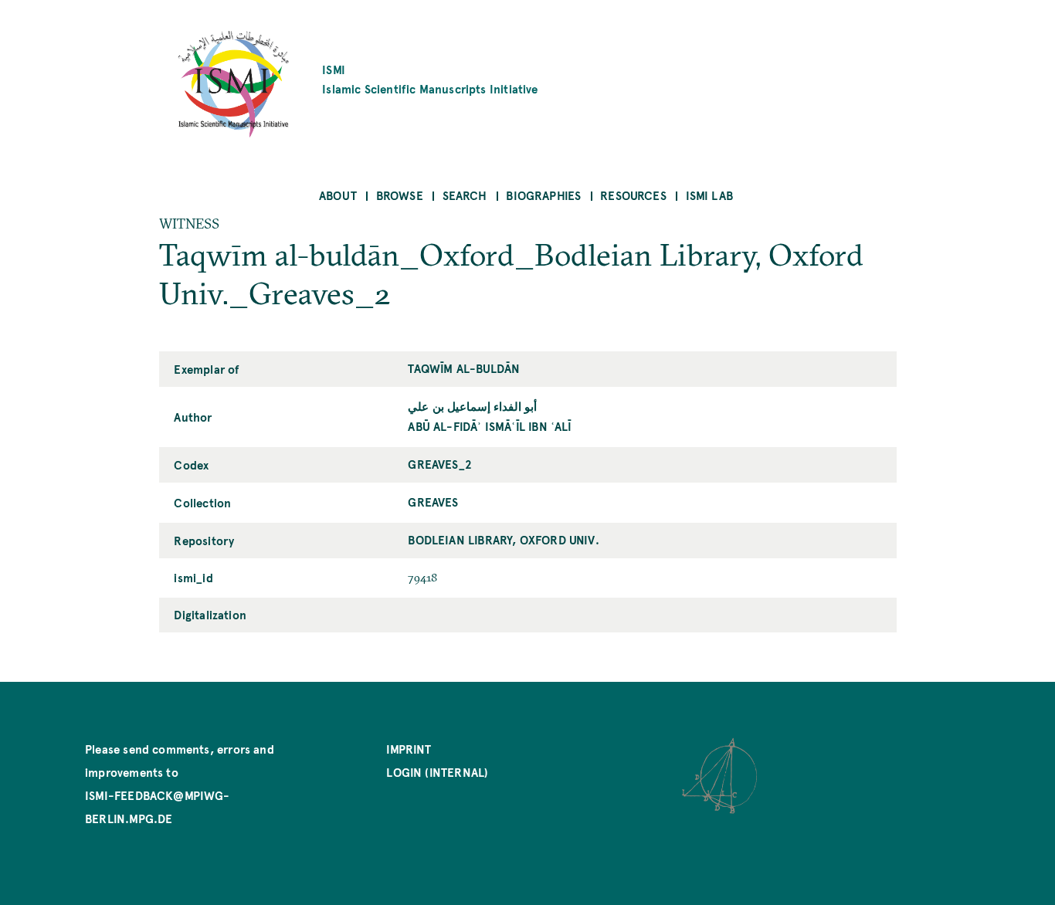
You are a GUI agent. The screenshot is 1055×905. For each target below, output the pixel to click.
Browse (399, 195)
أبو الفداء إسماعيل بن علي (472, 406)
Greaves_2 (440, 464)
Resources (633, 195)
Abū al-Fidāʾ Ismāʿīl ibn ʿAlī (490, 426)
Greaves (433, 501)
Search (465, 195)
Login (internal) (437, 772)
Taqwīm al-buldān (464, 368)
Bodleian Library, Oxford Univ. (503, 539)
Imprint (408, 749)
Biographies (543, 195)
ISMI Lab (709, 195)
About (338, 195)
